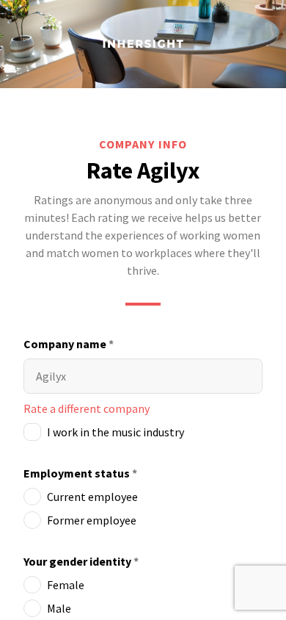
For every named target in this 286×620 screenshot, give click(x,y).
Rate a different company (86, 408)
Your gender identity (81, 561)
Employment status (80, 473)
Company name (68, 343)
